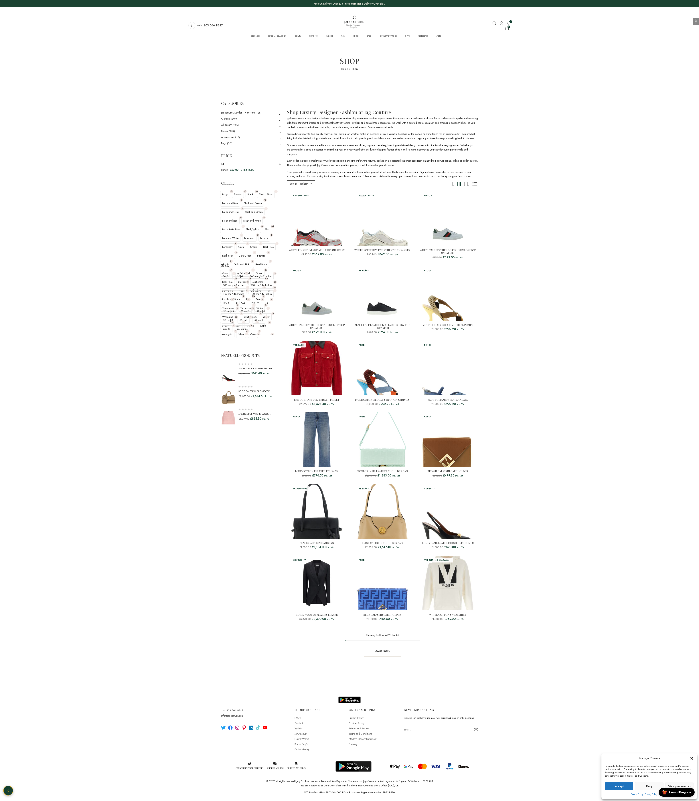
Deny (649, 786)
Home (344, 69)
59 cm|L (258, 320)
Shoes (224, 131)
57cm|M (260, 311)
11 (235, 243)
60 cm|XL (242, 329)
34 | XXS (240, 302)
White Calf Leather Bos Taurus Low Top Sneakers (448, 252)
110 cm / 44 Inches (261, 285)
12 (265, 200)
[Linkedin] (251, 727)
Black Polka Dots (231, 229)
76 (262, 299)
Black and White (252, 220)
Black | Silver (266, 194)
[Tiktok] (258, 727)
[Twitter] (223, 727)
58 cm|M (228, 320)
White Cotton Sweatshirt (447, 614)
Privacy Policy (651, 794)
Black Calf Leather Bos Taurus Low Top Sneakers (382, 327)
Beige (225, 194)
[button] (692, 758)
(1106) (235, 125)
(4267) (259, 112)
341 (272, 226)
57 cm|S (245, 311)
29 (247, 290)
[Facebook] (230, 727)
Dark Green (245, 255)
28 (258, 235)
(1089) (231, 131)
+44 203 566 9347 (210, 25)
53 (247, 282)
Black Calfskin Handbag (317, 543)
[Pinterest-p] (244, 727)
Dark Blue (268, 247)
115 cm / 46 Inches (233, 294)
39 (262, 226)
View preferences (679, 786)
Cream (253, 247)
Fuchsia (261, 255)
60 (275, 273)
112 (231, 261)
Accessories (227, 137)
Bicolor (238, 194)
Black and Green (254, 212)
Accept (619, 786)
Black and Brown (253, 203)
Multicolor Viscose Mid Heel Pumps (447, 325)
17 (236, 252)
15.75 (226, 302)
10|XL (240, 276)
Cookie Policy (637, 794)
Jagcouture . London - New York (238, 112)
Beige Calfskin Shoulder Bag (382, 543)
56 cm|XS (228, 311)
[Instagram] (237, 727)
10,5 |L (227, 276)
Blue (267, 229)
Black (250, 194)
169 (231, 270)
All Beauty (226, 125)
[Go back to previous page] (8, 791)
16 (266, 317)
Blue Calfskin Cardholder (382, 614)
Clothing (225, 118)
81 (245, 191)
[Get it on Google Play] (349, 697)
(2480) (234, 118)
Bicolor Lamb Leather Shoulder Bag (382, 471)
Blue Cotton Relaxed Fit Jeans (316, 471)
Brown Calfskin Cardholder (447, 471)
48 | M (255, 302)
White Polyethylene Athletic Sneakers (317, 250)
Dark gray (227, 255)
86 (266, 270)
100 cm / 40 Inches (261, 276)
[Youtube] (265, 727)
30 (253, 308)
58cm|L (244, 320)
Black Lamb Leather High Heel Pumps (448, 543)
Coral (241, 247)
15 (241, 217)
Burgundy (227, 247)
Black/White (252, 229)
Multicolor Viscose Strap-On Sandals (382, 399)
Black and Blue (230, 203)
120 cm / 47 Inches (261, 294)
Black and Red (230, 220)
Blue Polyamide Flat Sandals (448, 399)
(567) (229, 143)
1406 (256, 191)
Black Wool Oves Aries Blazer (317, 614)
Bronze (264, 238)
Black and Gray (230, 212)
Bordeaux (249, 238)
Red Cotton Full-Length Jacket (316, 399)
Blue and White (230, 238)
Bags (223, 143)
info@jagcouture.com (232, 716)
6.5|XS (226, 329)
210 (231, 191)
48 (264, 217)
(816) (237, 137)
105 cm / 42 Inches (233, 285)
